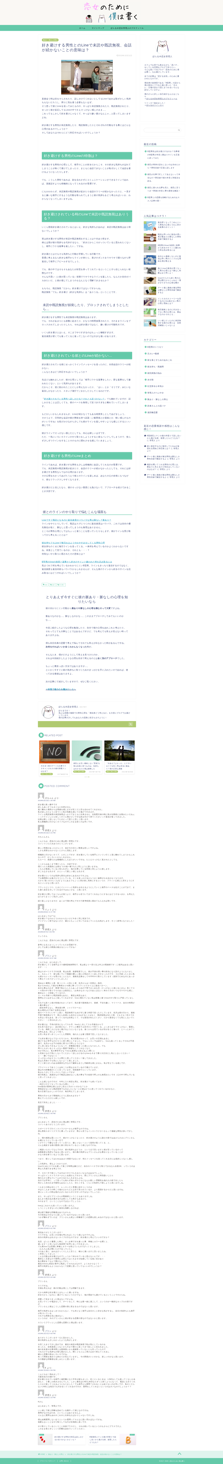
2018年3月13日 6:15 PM (46, 833)
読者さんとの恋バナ (156, 406)
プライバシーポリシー (47, 1461)
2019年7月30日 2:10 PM (46, 1397)
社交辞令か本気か (155, 386)
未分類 (150, 380)
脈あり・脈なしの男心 (50, 40)
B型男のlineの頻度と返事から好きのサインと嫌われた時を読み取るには (77, 562)
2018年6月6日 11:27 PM (46, 912)
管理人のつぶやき (155, 393)
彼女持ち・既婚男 (155, 367)
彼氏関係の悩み (154, 373)
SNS (45, 585)
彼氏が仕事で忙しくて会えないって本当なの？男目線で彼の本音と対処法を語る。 (163, 177)
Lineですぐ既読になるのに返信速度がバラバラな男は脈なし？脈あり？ (76, 520)
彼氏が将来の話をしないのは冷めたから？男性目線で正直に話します (163, 166)
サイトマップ (98, 28)
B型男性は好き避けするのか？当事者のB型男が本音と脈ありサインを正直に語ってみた (163, 154)
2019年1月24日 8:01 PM (46, 1228)
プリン (48, 956)
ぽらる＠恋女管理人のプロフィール (127, 28)
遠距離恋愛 (152, 412)
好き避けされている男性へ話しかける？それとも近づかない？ (74, 399)
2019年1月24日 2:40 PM (46, 1113)
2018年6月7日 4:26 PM (46, 932)
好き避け (61, 585)
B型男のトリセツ (155, 347)
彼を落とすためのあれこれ (159, 360)
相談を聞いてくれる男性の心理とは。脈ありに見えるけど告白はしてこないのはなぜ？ (163, 467)
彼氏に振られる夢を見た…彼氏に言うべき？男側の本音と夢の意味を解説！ (163, 189)
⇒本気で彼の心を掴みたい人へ (61, 689)
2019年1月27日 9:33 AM (46, 1277)
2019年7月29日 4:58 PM (46, 1370)
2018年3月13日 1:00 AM (46, 800)
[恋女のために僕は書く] (111, 22)
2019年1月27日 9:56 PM (46, 1333)
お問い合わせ (64, 1461)
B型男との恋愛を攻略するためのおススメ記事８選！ (163, 199)
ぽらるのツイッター (155, 105)
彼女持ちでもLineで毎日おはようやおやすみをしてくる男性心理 (73, 543)
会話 (53, 585)
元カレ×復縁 (153, 353)
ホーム (82, 28)
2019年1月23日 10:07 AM (47, 958)
